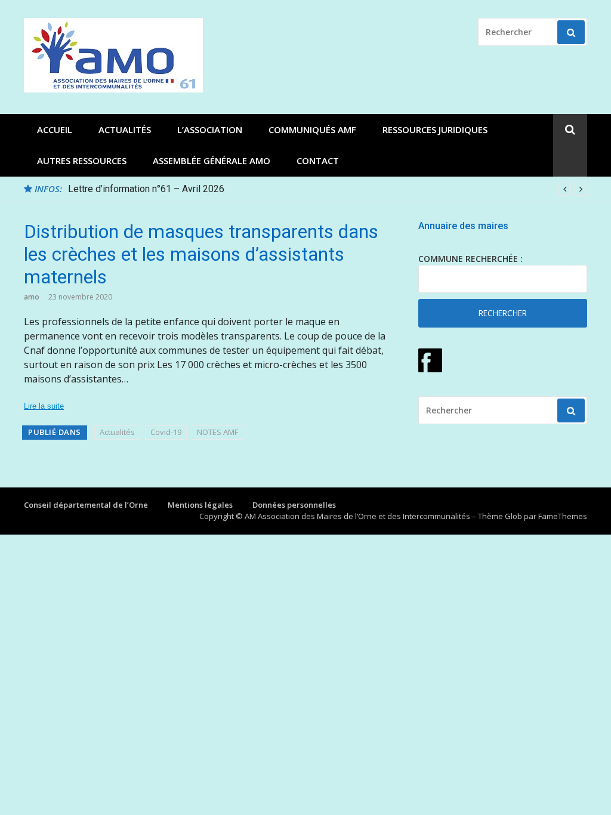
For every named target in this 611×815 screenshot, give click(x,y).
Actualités (124, 129)
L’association (209, 129)
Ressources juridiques (434, 129)
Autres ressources (81, 160)
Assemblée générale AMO (211, 160)
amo (31, 297)
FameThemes (562, 516)
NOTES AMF (217, 432)
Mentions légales (200, 504)
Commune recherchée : (470, 258)
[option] (327, 189)
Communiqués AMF (312, 129)
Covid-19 (165, 432)
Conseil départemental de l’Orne (86, 504)
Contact (318, 160)
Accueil (54, 129)
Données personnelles (294, 504)
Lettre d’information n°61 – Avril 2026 (146, 189)
